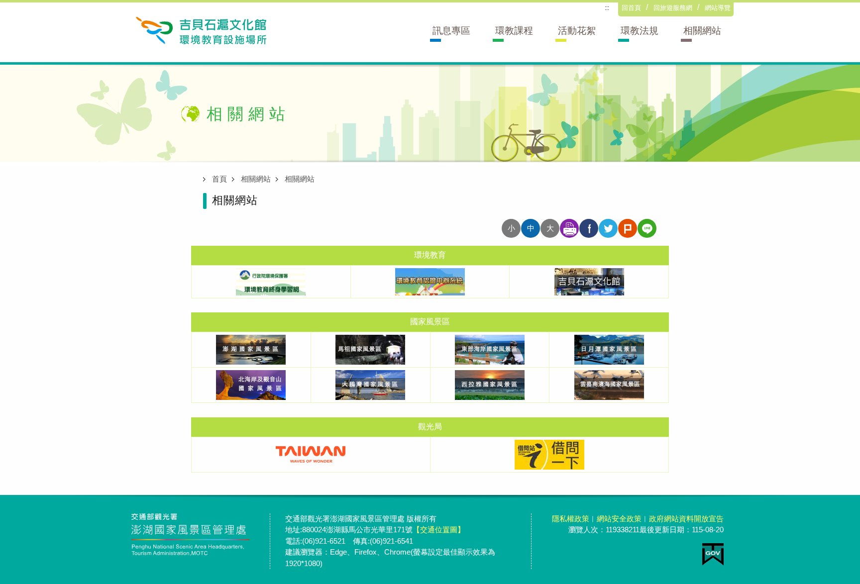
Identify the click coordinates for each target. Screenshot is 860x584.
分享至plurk (627, 228)
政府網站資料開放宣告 (686, 518)
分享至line (647, 228)
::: (607, 7)
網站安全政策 (619, 518)
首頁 (219, 179)
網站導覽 (718, 7)
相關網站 (256, 179)
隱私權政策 (570, 518)
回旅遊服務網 (672, 7)
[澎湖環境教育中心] (200, 29)
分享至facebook (588, 228)
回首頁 (631, 7)
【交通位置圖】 (439, 529)
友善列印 (569, 228)
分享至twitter (608, 228)
